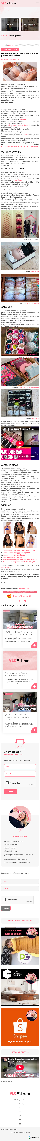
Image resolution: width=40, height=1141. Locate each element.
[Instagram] (20, 1112)
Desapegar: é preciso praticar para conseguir (19, 146)
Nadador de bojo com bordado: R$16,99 (19, 562)
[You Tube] (20, 1120)
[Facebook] (20, 1108)
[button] (15, 601)
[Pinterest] (20, 1124)
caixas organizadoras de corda (19, 125)
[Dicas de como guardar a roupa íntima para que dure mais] (20, 71)
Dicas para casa (10, 50)
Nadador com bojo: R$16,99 (14, 555)
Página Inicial (21, 1100)
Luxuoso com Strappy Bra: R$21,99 (16, 553)
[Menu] (37, 3)
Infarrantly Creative (31, 357)
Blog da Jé (35, 271)
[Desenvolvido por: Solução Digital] (33, 1137)
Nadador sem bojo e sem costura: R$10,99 (20, 560)
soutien (25, 135)
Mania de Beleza (33, 304)
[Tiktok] (20, 1116)
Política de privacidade (9, 1129)
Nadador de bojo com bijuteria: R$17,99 (19, 551)
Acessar (6, 1081)
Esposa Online (23, 588)
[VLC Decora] (8, 3)
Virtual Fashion (6, 567)
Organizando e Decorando (29, 388)
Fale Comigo (20, 1104)
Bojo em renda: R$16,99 (12, 557)
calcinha (22, 119)
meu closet (18, 180)
